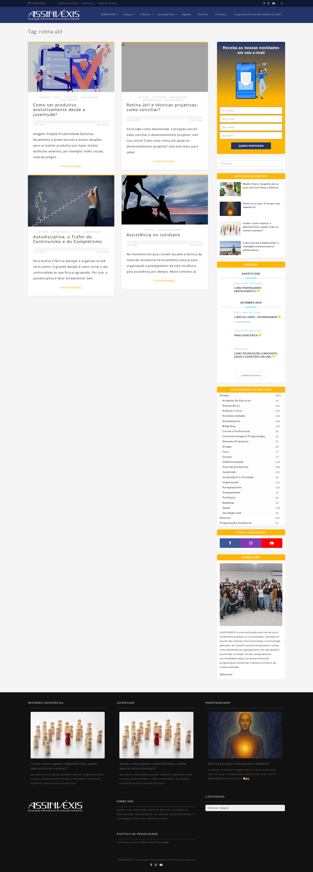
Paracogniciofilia (246, 335)
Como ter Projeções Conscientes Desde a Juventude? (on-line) (255, 355)
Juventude (71, 97)
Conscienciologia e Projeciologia (243, 436)
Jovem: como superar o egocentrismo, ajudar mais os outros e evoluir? (260, 227)
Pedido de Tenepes (107, 3)
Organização (90, 97)
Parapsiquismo (151, 100)
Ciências (145, 14)
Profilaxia (228, 497)
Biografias (229, 426)
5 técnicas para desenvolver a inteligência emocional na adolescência (261, 246)
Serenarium (88, 3)
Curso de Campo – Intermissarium (255, 317)
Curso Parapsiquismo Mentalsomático (247, 289)
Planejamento (69, 100)
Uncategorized (231, 512)
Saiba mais (226, 674)
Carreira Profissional (236, 431)
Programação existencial (236, 522)
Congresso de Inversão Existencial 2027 (257, 14)
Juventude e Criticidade (237, 477)
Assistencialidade (169, 229)
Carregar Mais (251, 375)
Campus (128, 14)
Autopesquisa (60, 231)
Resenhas (228, 502)
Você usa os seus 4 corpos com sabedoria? (261, 205)
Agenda (186, 14)
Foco (56, 97)
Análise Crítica (232, 410)
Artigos (44, 97)
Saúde (226, 507)
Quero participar (251, 145)
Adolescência (231, 405)
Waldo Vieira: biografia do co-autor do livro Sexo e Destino (261, 185)
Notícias (203, 14)
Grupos (227, 456)
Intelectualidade (232, 461)
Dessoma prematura (235, 441)
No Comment (104, 125)
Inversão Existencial (235, 466)
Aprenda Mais (166, 14)
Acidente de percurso (236, 400)
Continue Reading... (71, 166)
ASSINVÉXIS (108, 14)
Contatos (220, 14)
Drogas (227, 446)
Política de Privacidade (154, 842)
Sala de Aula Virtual (68, 3)
